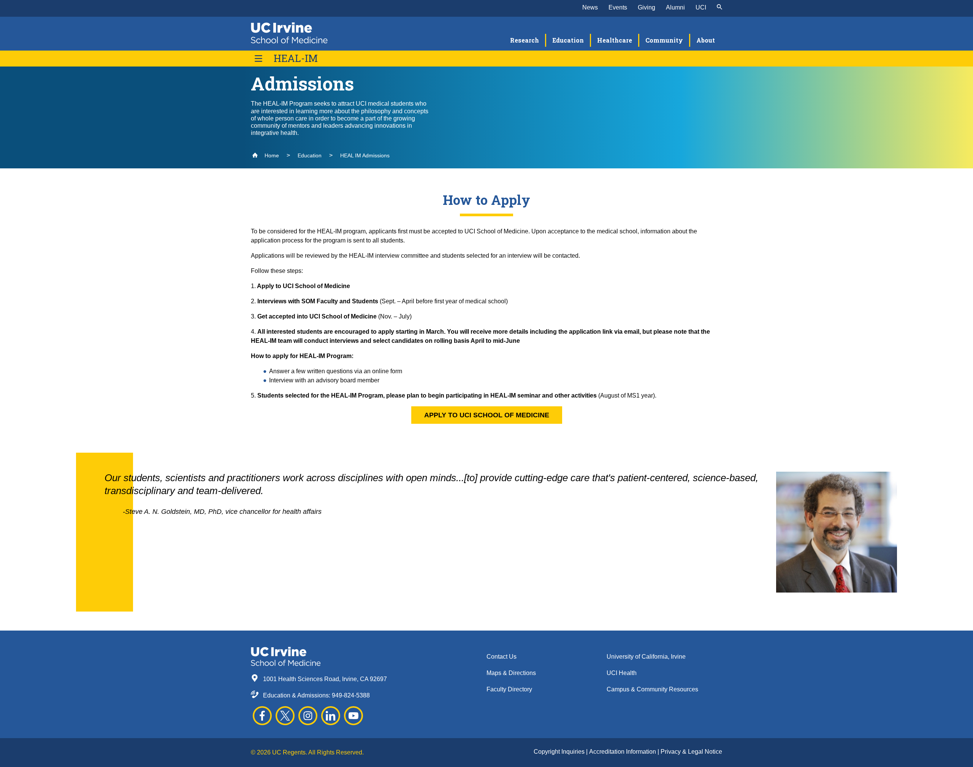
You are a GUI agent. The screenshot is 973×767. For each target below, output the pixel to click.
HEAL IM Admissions (365, 155)
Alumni (675, 7)
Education (310, 155)
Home (271, 155)
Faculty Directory (509, 689)
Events (618, 7)
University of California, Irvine (646, 656)
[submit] (719, 7)
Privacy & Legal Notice (691, 751)
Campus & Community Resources (652, 689)
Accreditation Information (623, 751)
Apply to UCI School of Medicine (486, 415)
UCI (701, 7)
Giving (646, 7)
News (590, 7)
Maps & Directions (511, 673)
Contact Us (501, 656)
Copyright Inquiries (560, 751)
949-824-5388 (351, 695)
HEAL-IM (296, 58)
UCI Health (622, 673)
